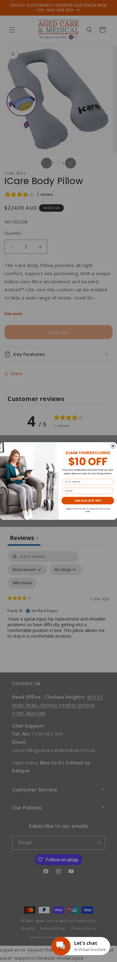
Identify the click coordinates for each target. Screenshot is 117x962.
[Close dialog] (113, 446)
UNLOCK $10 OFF (87, 500)
